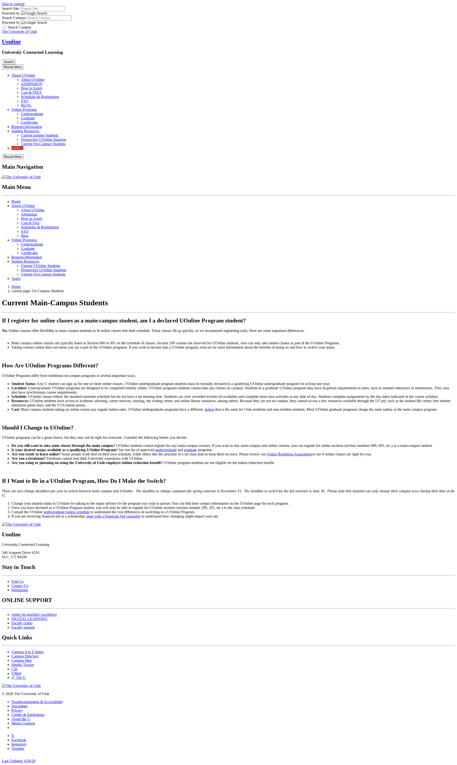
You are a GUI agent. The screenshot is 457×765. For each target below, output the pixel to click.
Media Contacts (23, 723)
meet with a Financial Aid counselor (113, 516)
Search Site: (11, 8)
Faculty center (22, 623)
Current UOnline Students (40, 266)
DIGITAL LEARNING (29, 619)
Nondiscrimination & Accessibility (37, 702)
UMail (16, 673)
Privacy (17, 710)
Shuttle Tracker (22, 665)
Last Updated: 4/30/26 (18, 761)
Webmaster (19, 590)
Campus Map (21, 660)
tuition (209, 409)
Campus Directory (25, 656)
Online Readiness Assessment (290, 454)
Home (16, 201)
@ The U (18, 678)
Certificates (29, 122)
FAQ (25, 101)
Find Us (17, 581)
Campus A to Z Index (27, 652)
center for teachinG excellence (34, 614)
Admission (29, 214)
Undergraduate (32, 114)
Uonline (11, 42)
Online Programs (24, 110)
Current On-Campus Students (43, 144)
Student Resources (25, 131)
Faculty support (23, 627)
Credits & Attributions (28, 715)
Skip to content (13, 4)
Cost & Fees (30, 223)
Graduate (28, 118)
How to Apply (32, 88)
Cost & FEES (31, 92)
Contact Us (19, 586)
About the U (20, 719)
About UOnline (23, 75)
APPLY (17, 148)
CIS (14, 669)
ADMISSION (31, 84)
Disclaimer (19, 706)
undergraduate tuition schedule (66, 512)
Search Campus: (14, 18)
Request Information (26, 127)
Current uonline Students (39, 135)
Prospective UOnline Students (43, 140)
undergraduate (166, 450)
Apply (16, 278)
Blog (24, 236)
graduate (190, 450)
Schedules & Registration (40, 97)
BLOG (26, 105)
